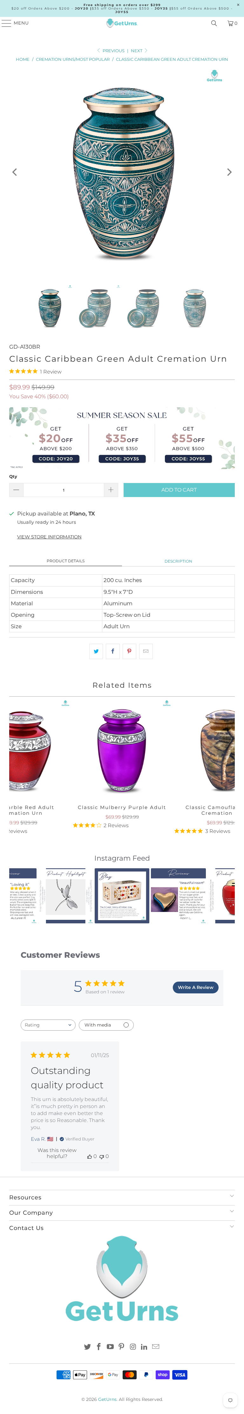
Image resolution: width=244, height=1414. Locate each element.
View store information (49, 537)
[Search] (214, 23)
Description (178, 561)
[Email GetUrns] (155, 1347)
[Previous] (15, 172)
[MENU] (3, 23)
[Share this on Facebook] (112, 651)
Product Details (66, 560)
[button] (17, 895)
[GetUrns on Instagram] (133, 1347)
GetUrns (107, 1399)
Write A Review (196, 987)
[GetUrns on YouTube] (110, 1347)
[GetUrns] (122, 23)
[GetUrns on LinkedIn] (144, 1347)
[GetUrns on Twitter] (87, 1347)
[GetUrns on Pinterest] (121, 1347)
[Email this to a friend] (146, 651)
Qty (13, 476)
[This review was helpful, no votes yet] (89, 1156)
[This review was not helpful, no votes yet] (101, 1156)
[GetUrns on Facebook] (99, 1347)
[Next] (228, 172)
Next (137, 50)
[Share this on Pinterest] (129, 651)
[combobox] (48, 1025)
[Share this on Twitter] (96, 651)
